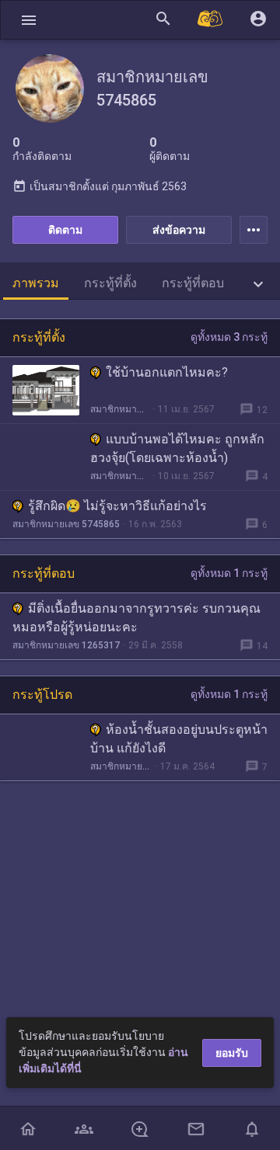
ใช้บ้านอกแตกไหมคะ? (167, 372)
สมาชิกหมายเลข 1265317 (66, 645)
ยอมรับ (231, 1053)
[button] (29, 20)
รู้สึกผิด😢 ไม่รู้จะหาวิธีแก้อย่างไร (117, 506)
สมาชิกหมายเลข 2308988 (121, 766)
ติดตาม (65, 230)
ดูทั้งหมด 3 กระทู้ (229, 337)
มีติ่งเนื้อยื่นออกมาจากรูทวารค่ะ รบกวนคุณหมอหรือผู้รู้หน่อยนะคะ (136, 617)
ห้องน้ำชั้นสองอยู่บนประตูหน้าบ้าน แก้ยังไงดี (179, 739)
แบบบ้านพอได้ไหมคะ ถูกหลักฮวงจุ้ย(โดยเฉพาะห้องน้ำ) (177, 448)
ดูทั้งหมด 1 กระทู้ (229, 573)
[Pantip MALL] (210, 20)
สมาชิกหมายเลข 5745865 (119, 409)
